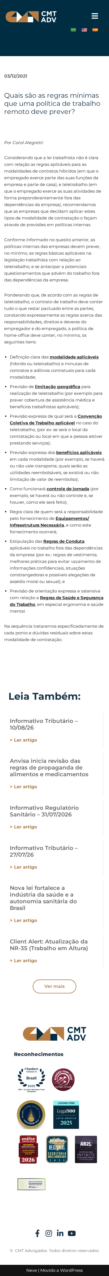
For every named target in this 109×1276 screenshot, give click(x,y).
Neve (31, 1270)
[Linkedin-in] (60, 1233)
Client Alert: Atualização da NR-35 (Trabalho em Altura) (49, 945)
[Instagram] (49, 1233)
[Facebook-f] (37, 1233)
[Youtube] (71, 1233)
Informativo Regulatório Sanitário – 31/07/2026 (44, 811)
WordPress (71, 1270)
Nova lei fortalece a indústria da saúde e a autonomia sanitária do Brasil (43, 898)
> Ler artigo (23, 740)
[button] (95, 16)
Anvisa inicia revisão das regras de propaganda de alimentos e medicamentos (49, 768)
